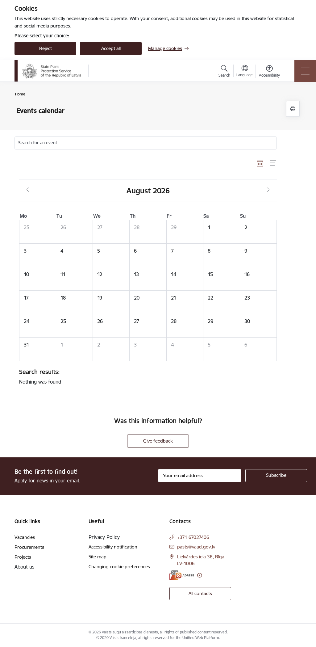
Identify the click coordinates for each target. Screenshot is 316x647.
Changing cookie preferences (119, 566)
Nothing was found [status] (40, 376)
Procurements (29, 547)
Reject (45, 48)
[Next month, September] (268, 190)
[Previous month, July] (28, 190)
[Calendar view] (260, 163)
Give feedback (158, 441)
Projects (23, 557)
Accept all (111, 48)
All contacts (200, 593)
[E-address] (181, 575)
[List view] (273, 163)
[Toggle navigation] (305, 71)
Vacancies (25, 537)
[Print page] (292, 108)
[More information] (199, 575)
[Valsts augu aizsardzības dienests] (51, 71)
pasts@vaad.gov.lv (196, 547)
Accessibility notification (113, 547)
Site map (97, 557)
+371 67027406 (193, 537)
